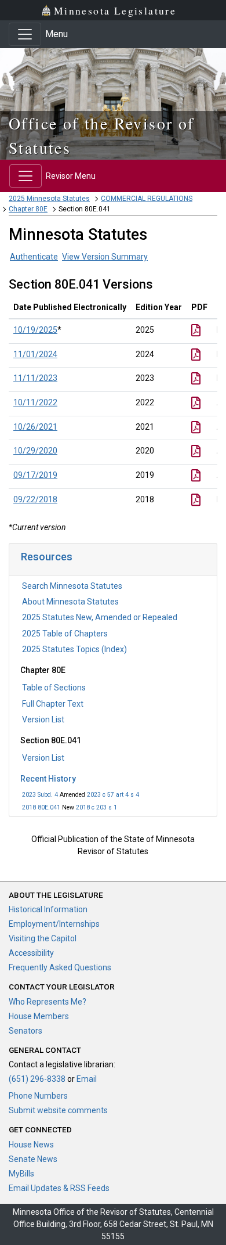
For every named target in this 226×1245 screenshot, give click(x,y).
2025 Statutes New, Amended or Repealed (99, 617)
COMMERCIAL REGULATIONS (146, 199)
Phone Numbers (38, 1095)
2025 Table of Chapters (65, 633)
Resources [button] (46, 556)
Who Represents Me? (47, 1001)
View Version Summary (105, 256)
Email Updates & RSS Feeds (59, 1188)
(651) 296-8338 (37, 1079)
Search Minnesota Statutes (72, 586)
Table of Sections (54, 687)
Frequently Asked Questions (60, 967)
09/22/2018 (35, 499)
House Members (39, 1016)
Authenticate (34, 256)
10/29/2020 (35, 450)
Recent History (48, 778)
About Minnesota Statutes (70, 601)
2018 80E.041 (41, 807)
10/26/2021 (35, 426)
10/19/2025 (35, 329)
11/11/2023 (35, 378)
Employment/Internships (54, 924)
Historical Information (48, 909)
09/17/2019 (35, 475)
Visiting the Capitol (42, 938)
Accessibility (31, 953)
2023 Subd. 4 (40, 794)
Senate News (33, 1159)
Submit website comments (58, 1110)
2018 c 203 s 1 (96, 807)
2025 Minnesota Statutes (49, 199)
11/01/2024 (35, 354)
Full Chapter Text (52, 703)
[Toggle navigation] (25, 34)
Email (86, 1079)
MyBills (21, 1173)
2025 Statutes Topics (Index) (74, 649)
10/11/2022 (35, 402)
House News (31, 1144)
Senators (25, 1030)
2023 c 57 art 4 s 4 (113, 794)
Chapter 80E (28, 209)
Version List (43, 719)
